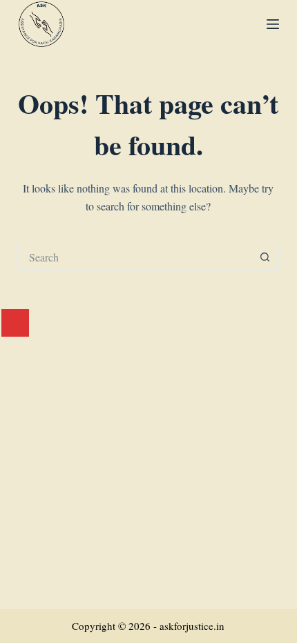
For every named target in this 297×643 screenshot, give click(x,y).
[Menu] (273, 24)
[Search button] (265, 257)
